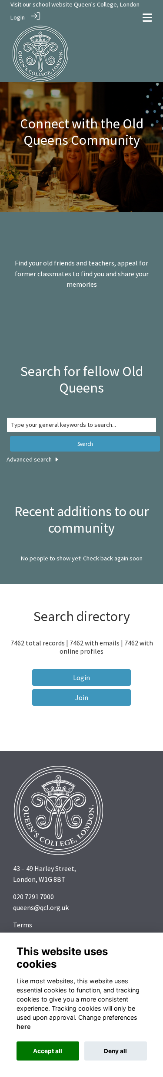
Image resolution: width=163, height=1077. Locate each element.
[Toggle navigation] (147, 17)
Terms (22, 924)
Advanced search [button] (30, 459)
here (24, 1026)
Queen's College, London (107, 4)
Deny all (115, 1051)
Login (17, 17)
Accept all (47, 1051)
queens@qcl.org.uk (41, 907)
